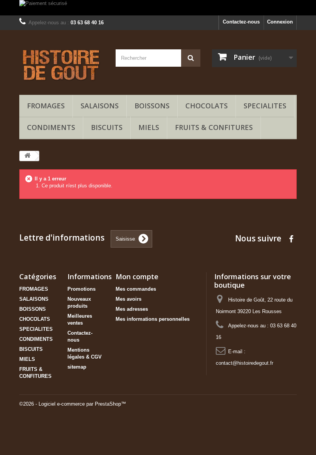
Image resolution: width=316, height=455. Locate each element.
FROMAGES (46, 105)
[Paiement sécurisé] (158, 7)
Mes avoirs (128, 299)
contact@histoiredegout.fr (244, 363)
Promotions (81, 289)
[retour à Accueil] (27, 156)
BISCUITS (107, 127)
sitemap (76, 367)
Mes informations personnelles (153, 319)
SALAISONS (100, 105)
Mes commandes (136, 289)
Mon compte (137, 276)
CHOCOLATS (206, 105)
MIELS (148, 127)
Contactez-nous (241, 22)
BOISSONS (152, 105)
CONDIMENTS (51, 127)
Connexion (280, 22)
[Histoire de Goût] (61, 65)
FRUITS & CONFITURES (214, 127)
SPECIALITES (265, 105)
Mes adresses (132, 309)
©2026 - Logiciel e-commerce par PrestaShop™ (72, 404)
